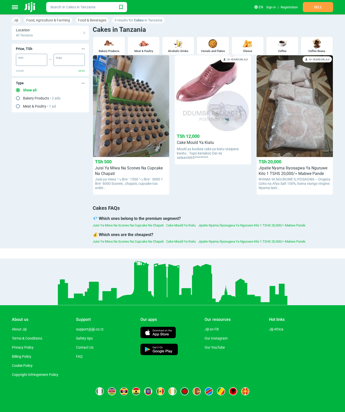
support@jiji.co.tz (90, 329)
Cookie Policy (22, 366)
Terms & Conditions (27, 338)
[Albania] (233, 391)
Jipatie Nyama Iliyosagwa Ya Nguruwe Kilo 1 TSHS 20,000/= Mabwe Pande (251, 225)
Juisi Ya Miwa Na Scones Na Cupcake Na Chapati (128, 225)
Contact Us (84, 347)
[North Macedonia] (245, 391)
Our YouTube (215, 347)
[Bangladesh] (185, 391)
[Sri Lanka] (197, 391)
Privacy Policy (23, 347)
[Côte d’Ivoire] (172, 391)
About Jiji (19, 329)
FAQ (79, 356)
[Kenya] (112, 391)
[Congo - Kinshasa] (209, 391)
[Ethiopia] (148, 391)
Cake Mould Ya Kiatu (181, 225)
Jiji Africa (276, 329)
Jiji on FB (212, 329)
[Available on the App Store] (158, 333)
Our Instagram (216, 338)
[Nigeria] (100, 391)
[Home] (30, 7)
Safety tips (84, 338)
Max (59, 58)
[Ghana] (136, 391)
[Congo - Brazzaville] (221, 391)
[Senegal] (160, 391)
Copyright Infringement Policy (35, 375)
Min (20, 58)
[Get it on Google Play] (159, 350)
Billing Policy (21, 356)
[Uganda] (124, 391)
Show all (30, 90)
